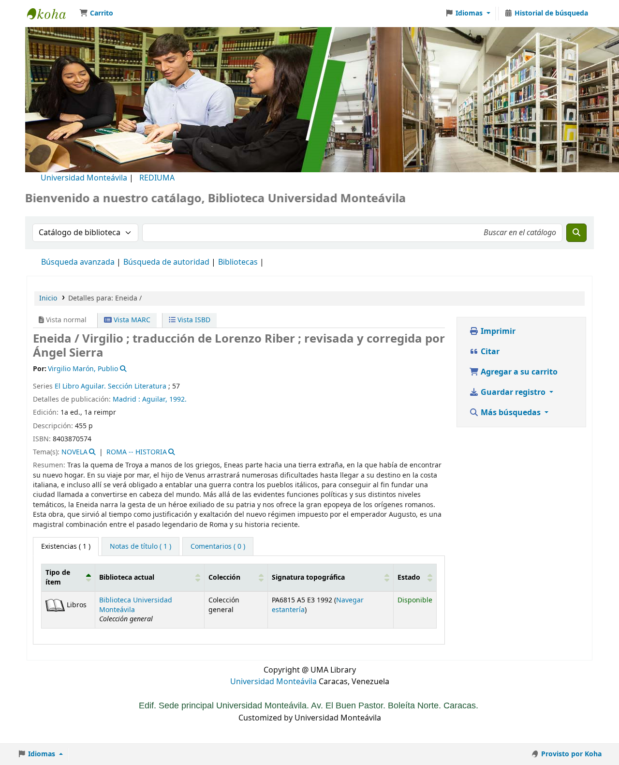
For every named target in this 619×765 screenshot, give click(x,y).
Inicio (48, 298)
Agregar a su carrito (518, 372)
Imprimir (497, 331)
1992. (178, 399)
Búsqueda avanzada (78, 262)
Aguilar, (155, 399)
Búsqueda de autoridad (166, 262)
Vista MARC (131, 320)
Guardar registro (513, 392)
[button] (96, 13)
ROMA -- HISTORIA (136, 452)
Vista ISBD (193, 320)
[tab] (140, 546)
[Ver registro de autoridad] (122, 369)
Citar (489, 352)
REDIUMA (157, 178)
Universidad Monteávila (84, 178)
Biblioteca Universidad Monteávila (51, 13)
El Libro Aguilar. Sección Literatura (110, 386)
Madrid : (126, 399)
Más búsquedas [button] (511, 413)
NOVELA (74, 452)
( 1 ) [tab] (65, 546)
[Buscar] (576, 233)
